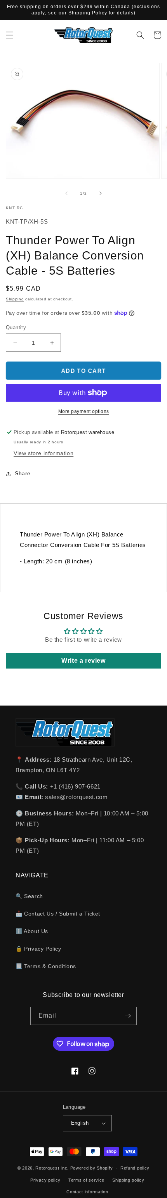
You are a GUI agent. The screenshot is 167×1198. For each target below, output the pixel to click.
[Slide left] (66, 193)
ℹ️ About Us (32, 931)
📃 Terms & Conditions (46, 966)
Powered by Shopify (91, 1168)
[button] (9, 35)
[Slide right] (100, 193)
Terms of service (86, 1180)
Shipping (15, 299)
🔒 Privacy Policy (38, 949)
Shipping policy (128, 1180)
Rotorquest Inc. (52, 1168)
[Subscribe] (127, 1016)
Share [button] (23, 473)
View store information (43, 453)
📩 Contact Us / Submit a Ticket (58, 913)
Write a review (83, 660)
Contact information (87, 1191)
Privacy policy (45, 1180)
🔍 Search (29, 896)
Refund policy (135, 1168)
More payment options (83, 411)
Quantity (16, 327)
